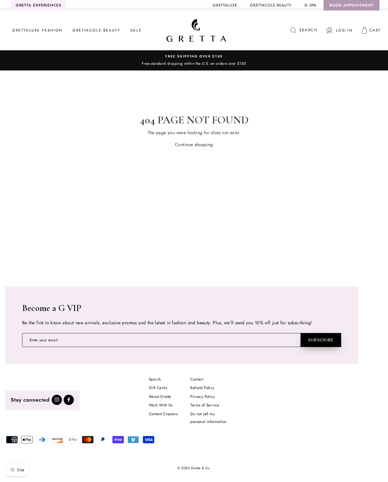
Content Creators (163, 414)
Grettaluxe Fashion (37, 30)
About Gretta (160, 396)
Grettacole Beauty (271, 5)
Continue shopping (194, 144)
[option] (194, 60)
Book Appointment (351, 5)
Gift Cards (158, 387)
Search (155, 379)
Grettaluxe (225, 5)
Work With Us (161, 405)
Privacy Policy (202, 396)
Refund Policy (202, 387)
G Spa (310, 5)
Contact (196, 379)
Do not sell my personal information (208, 417)
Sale (135, 30)
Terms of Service (204, 405)
